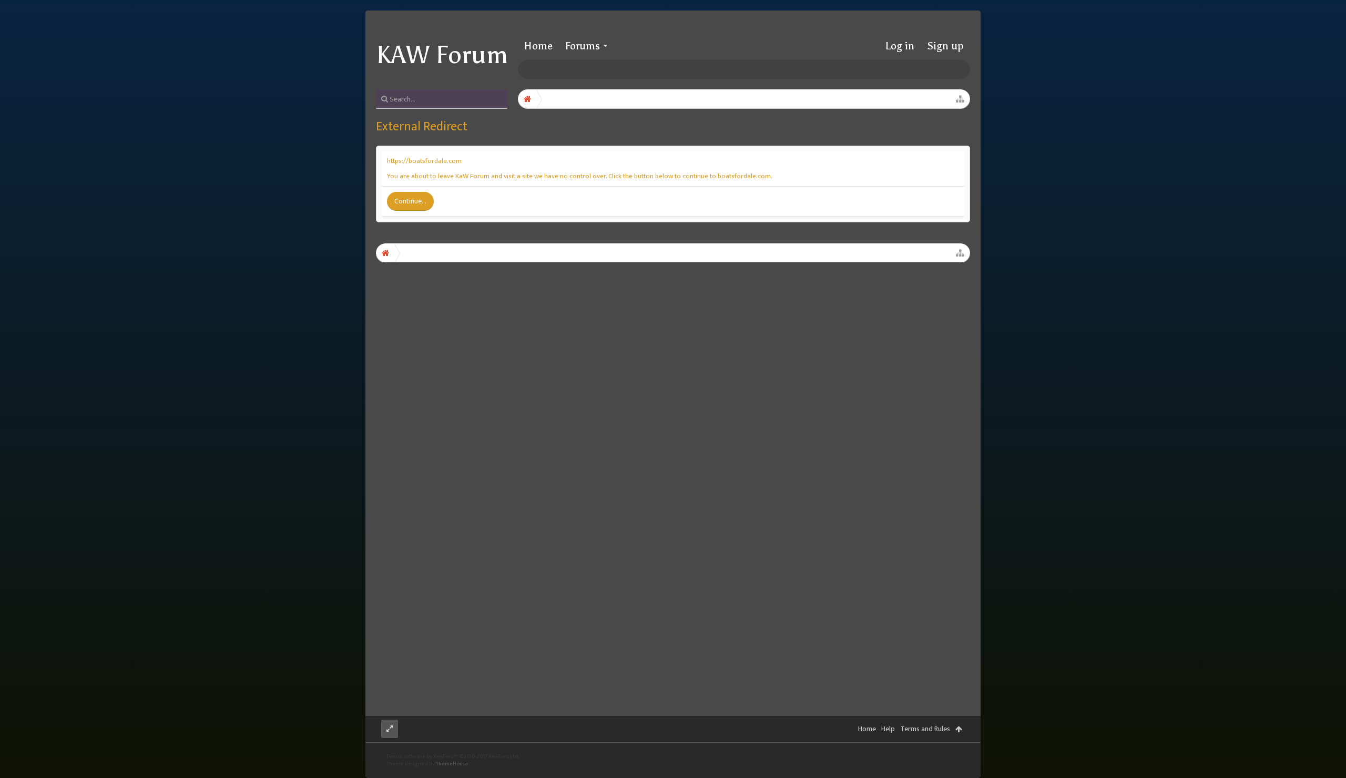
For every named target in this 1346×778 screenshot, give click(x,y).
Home (538, 45)
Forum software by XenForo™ (452, 756)
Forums (582, 45)
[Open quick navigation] (960, 99)
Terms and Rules (925, 729)
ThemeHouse (452, 764)
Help (888, 729)
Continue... (410, 201)
